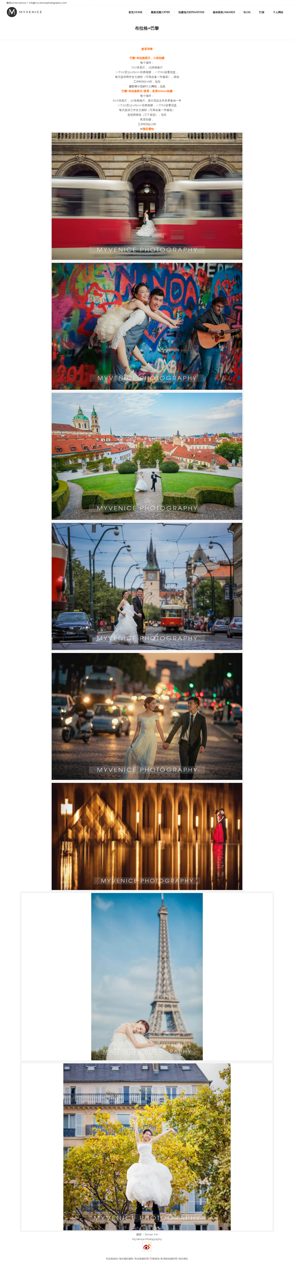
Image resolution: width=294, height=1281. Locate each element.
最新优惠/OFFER (160, 12)
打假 (261, 12)
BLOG (247, 12)
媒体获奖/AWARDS (224, 12)
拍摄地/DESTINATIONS (191, 12)
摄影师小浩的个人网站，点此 (147, 86)
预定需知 (148, 129)
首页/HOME (135, 12)
